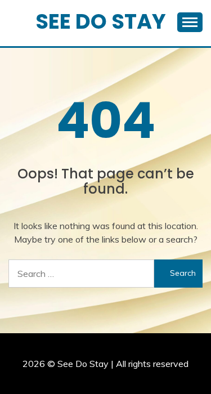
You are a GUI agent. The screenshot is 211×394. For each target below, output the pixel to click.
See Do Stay (100, 21)
